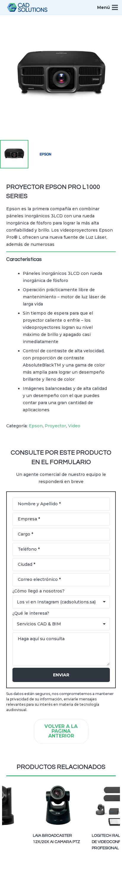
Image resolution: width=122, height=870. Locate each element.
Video (74, 425)
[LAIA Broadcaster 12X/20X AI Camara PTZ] (54, 805)
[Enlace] (27, 7)
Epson (36, 425)
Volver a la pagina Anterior (61, 731)
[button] (113, 23)
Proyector (55, 425)
